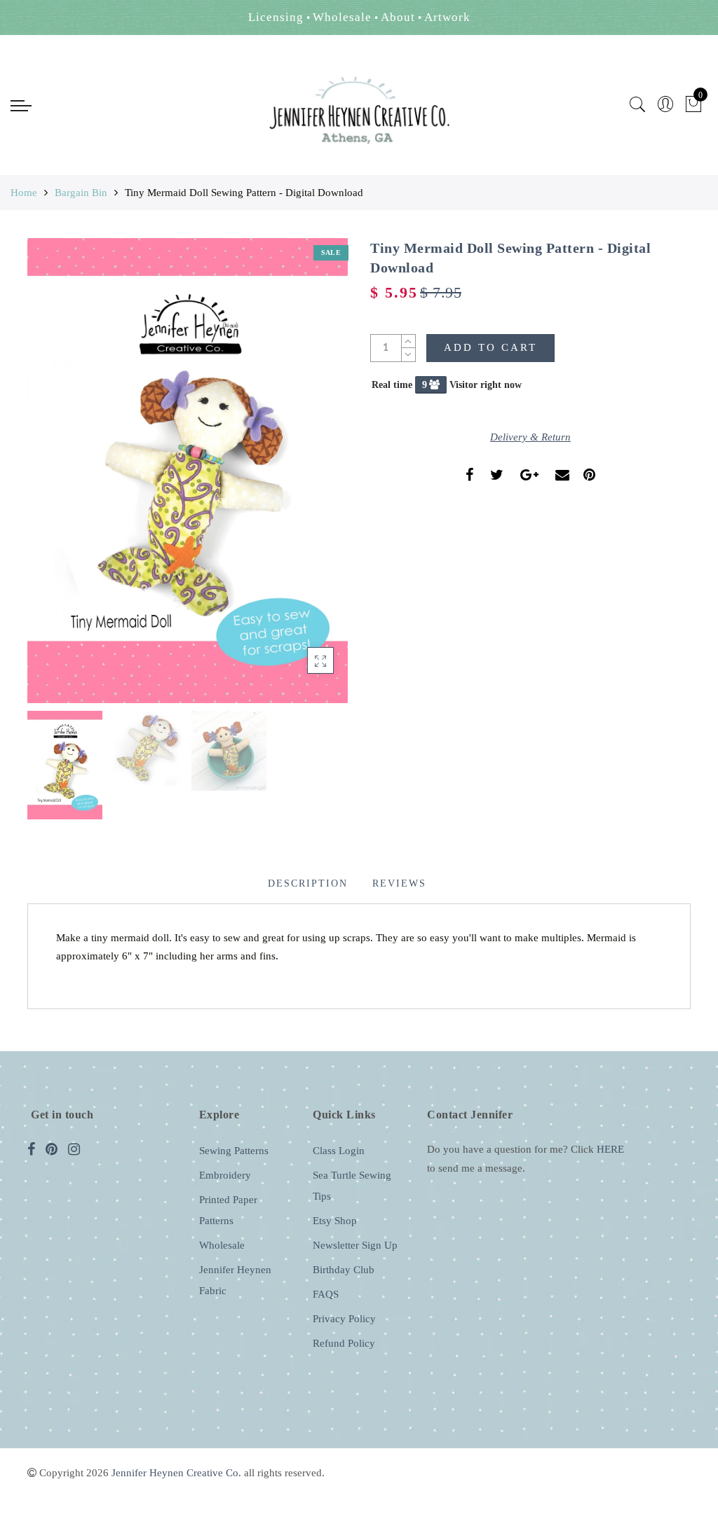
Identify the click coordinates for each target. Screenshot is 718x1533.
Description (308, 883)
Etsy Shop (335, 1220)
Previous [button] (53, 479)
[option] (187, 471)
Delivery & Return (530, 437)
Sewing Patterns (234, 1150)
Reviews (399, 883)
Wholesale (222, 1245)
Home (24, 192)
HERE (610, 1149)
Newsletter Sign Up (355, 1245)
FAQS (326, 1294)
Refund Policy (344, 1343)
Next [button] (304, 479)
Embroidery (225, 1175)
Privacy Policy (344, 1318)
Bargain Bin (81, 192)
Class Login (339, 1150)
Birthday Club (343, 1269)
